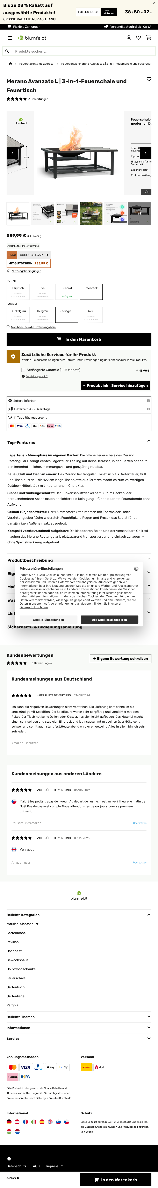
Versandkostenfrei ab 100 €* (130, 27)
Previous (12, 153)
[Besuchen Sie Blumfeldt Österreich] (17, 1121)
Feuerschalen (70, 63)
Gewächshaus (17, 960)
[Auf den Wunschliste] (149, 79)
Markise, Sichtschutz (22, 924)
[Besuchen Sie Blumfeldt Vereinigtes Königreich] (50, 1121)
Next (145, 153)
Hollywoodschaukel (21, 969)
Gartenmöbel (17, 933)
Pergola (12, 1005)
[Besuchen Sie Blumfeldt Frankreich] (25, 1121)
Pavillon (13, 942)
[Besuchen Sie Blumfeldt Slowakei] (58, 1121)
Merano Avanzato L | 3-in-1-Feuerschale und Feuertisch (115, 63)
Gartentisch (16, 987)
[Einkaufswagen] (148, 38)
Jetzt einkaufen (109, 12)
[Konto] (129, 38)
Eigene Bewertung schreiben (122, 659)
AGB (36, 1166)
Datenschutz (16, 1166)
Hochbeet (14, 951)
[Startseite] (14, 63)
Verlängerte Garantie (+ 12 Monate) (53, 370)
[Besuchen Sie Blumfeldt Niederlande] (17, 1131)
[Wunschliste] (138, 38)
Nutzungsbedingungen (136, 1126)
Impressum (54, 1166)
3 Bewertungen (38, 99)
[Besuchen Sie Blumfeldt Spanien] (42, 1121)
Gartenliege (15, 996)
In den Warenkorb (83, 339)
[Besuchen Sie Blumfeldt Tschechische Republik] (66, 1121)
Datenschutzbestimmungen (101, 1126)
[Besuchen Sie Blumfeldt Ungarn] (9, 1131)
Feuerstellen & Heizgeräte (36, 63)
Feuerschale (16, 978)
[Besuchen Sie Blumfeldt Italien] (33, 1121)
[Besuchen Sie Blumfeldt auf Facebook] (9, 1159)
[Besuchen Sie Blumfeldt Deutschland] (9, 1121)
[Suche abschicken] (7, 51)
